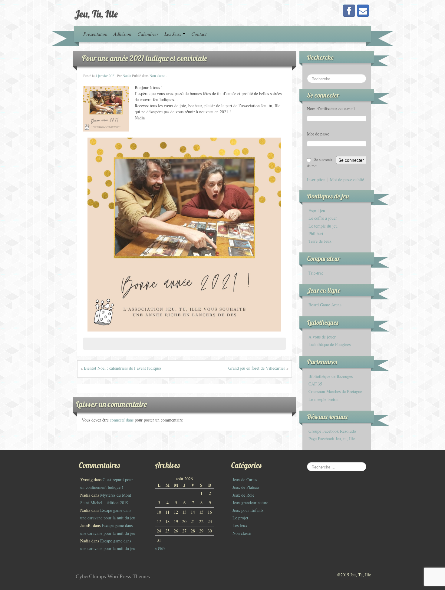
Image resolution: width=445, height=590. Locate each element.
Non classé (157, 75)
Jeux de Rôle (243, 495)
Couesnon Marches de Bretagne (335, 391)
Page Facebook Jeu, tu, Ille (331, 439)
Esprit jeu (316, 210)
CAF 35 (315, 384)
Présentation (95, 34)
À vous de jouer (322, 337)
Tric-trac (315, 273)
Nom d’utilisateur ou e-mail (331, 109)
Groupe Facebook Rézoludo (332, 431)
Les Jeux (173, 34)
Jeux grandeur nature (250, 502)
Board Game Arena (324, 305)
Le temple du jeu (323, 226)
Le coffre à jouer (322, 218)
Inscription (316, 180)
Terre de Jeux (319, 241)
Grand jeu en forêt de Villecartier (256, 368)
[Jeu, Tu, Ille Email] (363, 11)
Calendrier (147, 34)
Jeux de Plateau (245, 487)
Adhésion (122, 34)
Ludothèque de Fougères (329, 344)
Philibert (315, 233)
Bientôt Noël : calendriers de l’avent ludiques (122, 368)
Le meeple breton (323, 399)
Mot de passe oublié (347, 180)
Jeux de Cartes (244, 479)
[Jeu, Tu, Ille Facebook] (349, 11)
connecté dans (122, 420)
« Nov (160, 548)
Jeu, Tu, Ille (96, 14)
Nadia (127, 75)
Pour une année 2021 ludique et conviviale (144, 58)
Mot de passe (318, 134)
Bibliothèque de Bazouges (330, 376)
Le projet (240, 518)
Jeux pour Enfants (247, 510)
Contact (198, 34)
